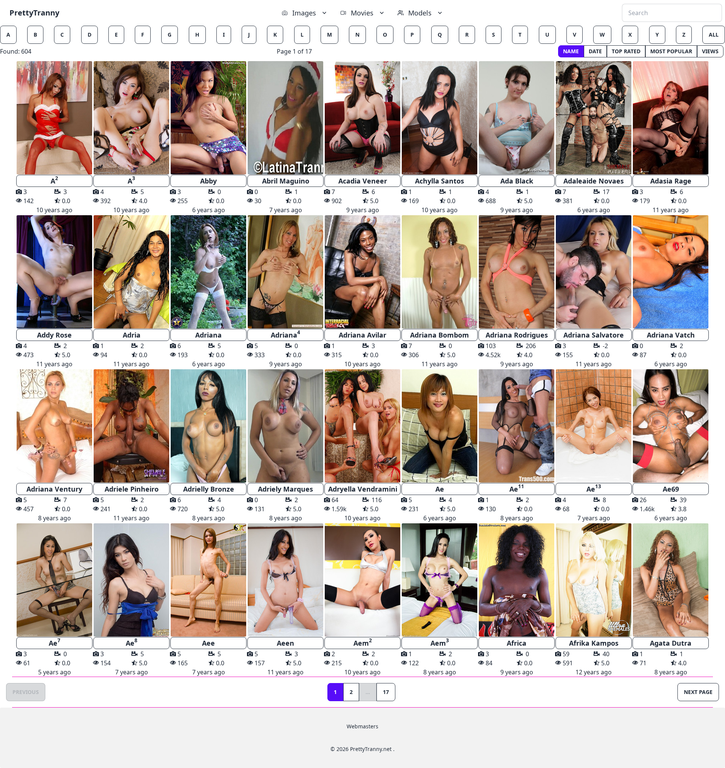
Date (595, 51)
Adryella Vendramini (362, 488)
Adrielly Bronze (208, 488)
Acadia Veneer (362, 180)
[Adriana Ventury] (54, 426)
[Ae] (439, 426)
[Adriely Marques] (285, 426)
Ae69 (671, 488)
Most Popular (671, 51)
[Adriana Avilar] (362, 272)
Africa (516, 643)
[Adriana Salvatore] (593, 272)
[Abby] (208, 118)
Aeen (285, 643)
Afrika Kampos (594, 643)
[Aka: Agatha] (516, 272)
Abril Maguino (285, 180)
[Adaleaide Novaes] (593, 118)
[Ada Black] (516, 118)
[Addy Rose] (54, 272)
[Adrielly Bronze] (208, 426)
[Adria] (131, 272)
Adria (131, 334)
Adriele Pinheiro (132, 488)
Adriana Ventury (54, 488)
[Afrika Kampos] (593, 580)
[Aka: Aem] (362, 580)
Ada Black (516, 180)
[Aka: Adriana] (285, 272)
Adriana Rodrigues (517, 334)
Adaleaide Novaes (593, 180)
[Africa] (516, 580)
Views (710, 51)
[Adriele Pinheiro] (131, 426)
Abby (208, 180)
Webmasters (362, 726)
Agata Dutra (670, 643)
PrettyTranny (34, 13)
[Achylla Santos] (439, 118)
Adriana (208, 334)
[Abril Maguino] (285, 118)
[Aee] (208, 580)
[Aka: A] (54, 118)
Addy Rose (54, 334)
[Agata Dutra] (670, 580)
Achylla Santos (439, 180)
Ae (439, 488)
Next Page (698, 692)
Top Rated (626, 51)
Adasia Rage (670, 180)
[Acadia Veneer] (362, 118)
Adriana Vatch (671, 334)
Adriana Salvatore (593, 334)
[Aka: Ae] (516, 426)
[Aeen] (285, 580)
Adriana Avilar (362, 334)
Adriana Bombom (439, 334)
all (714, 34)
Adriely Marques (285, 488)
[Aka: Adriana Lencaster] (439, 272)
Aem (362, 642)
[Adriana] (208, 272)
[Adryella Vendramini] (362, 426)
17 (386, 692)
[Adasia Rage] (670, 118)
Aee (208, 643)
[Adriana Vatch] (670, 272)
